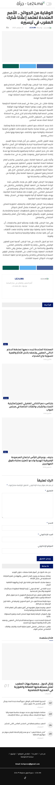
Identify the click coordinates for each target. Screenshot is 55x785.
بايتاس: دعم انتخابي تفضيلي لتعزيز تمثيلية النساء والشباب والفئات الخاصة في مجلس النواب (30, 406)
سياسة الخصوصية (27, 756)
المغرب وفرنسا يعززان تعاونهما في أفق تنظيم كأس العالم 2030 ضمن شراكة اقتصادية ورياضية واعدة (28, 609)
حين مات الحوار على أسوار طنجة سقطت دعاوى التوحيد (31, 572)
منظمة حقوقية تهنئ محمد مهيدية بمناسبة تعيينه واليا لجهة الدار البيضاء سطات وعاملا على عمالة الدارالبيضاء (25, 714)
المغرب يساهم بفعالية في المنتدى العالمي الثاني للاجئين (24, 723)
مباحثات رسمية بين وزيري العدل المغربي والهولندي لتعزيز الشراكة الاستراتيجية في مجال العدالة (27, 577)
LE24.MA (32, 27)
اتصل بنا (34, 753)
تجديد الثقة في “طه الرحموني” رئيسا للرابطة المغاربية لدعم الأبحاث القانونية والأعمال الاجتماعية (27, 590)
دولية (5, 344)
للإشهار (12, 753)
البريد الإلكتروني (45, 534)
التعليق (49, 490)
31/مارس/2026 (47, 467)
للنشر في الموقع (24, 753)
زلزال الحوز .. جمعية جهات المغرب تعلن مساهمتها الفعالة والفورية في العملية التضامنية (33, 686)
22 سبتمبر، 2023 (17, 27)
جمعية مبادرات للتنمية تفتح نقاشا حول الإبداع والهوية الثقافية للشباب (28, 584)
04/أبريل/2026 (47, 359)
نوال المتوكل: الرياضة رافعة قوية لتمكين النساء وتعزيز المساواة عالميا (27, 615)
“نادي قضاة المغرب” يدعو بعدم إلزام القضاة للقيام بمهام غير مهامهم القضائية (23, 733)
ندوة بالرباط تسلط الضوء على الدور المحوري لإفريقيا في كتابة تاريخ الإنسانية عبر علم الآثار (27, 602)
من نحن (42, 753)
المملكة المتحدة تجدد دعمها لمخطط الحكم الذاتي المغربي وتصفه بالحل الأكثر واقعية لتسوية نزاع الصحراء (30, 352)
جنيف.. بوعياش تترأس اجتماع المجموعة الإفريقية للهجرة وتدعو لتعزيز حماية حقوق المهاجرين (30, 460)
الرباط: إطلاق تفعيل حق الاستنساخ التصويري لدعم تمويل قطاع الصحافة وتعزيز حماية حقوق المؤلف (28, 596)
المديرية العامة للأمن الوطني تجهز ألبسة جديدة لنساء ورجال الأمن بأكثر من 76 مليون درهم (24, 703)
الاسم (50, 523)
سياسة (6, 398)
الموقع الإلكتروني (45, 546)
